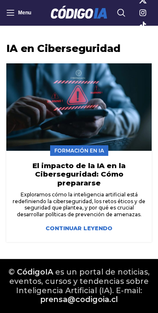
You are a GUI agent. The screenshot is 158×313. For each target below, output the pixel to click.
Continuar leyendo (79, 228)
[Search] (121, 12)
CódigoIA (35, 272)
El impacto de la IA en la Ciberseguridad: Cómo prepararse (79, 174)
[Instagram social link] (143, 12)
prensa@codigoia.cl (79, 299)
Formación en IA (79, 150)
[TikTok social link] (143, 25)
